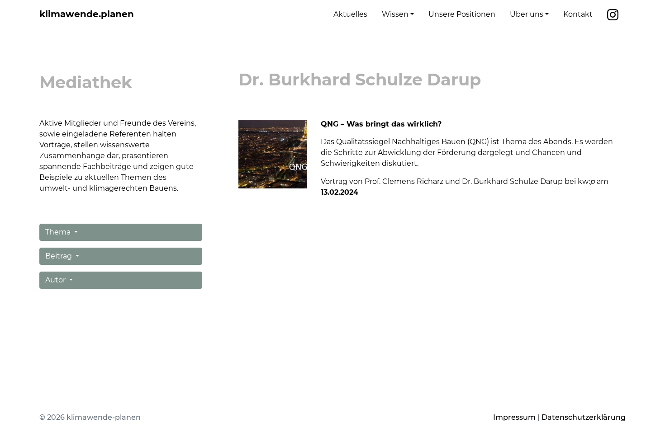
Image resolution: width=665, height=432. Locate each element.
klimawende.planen (86, 14)
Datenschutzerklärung (584, 417)
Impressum (514, 417)
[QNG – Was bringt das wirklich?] (272, 153)
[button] (120, 232)
